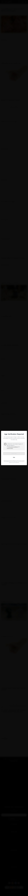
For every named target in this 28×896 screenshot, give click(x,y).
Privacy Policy (10, 448)
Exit (14, 457)
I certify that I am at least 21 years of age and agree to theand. (15, 446)
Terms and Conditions (13, 446)
